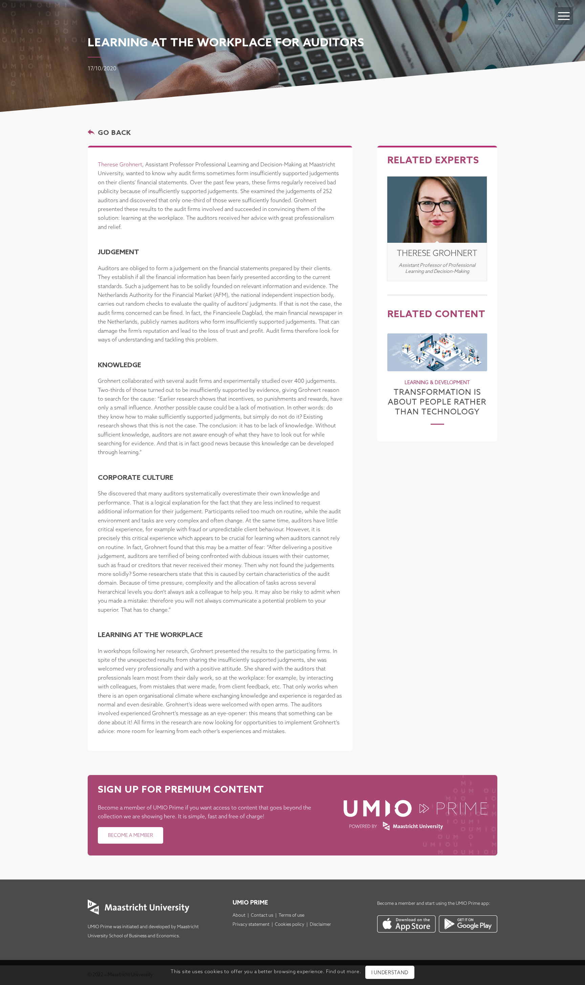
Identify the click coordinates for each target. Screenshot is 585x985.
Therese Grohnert (120, 165)
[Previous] (397, 371)
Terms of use (291, 915)
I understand (389, 973)
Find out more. (343, 972)
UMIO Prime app (472, 903)
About (239, 915)
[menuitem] (564, 9)
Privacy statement (251, 924)
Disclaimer (320, 924)
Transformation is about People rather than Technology (437, 402)
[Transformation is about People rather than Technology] (437, 352)
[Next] (477, 371)
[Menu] (564, 16)
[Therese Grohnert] (437, 210)
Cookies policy (289, 924)
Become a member (396, 903)
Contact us (262, 915)
